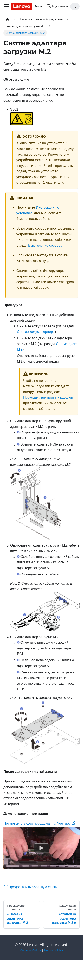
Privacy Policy (30, 950)
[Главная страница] (7, 19)
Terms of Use (53, 950)
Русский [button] (58, 6)
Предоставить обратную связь (33, 887)
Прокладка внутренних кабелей (48, 397)
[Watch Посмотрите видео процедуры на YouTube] (41, 848)
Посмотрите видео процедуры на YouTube (37, 823)
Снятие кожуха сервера (36, 332)
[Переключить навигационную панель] (6, 6)
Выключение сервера (45, 245)
